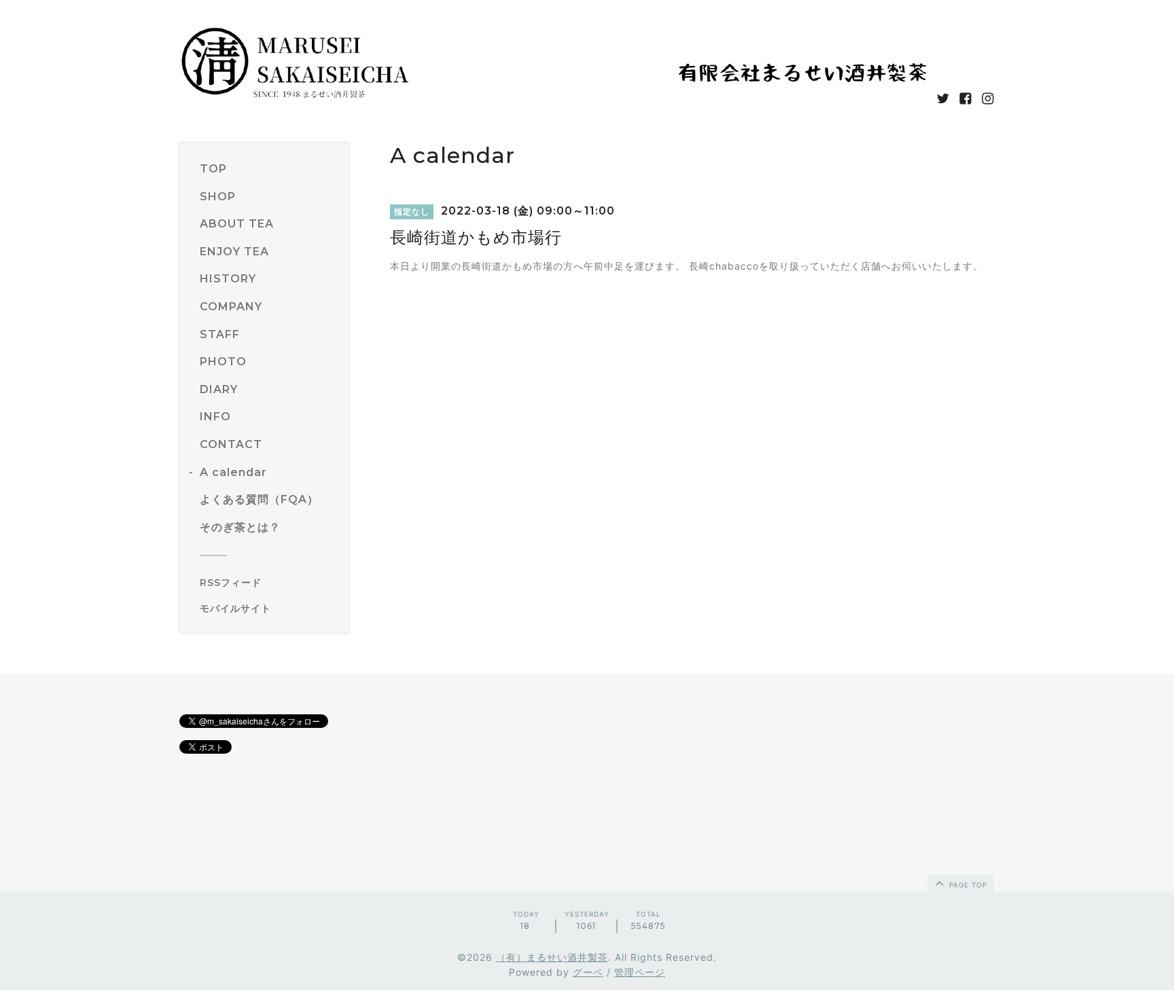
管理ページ (639, 972)
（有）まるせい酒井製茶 (552, 957)
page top (966, 885)
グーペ (588, 972)
